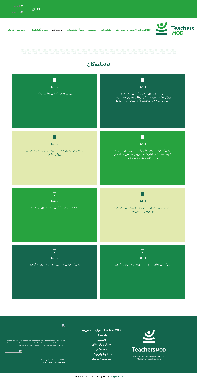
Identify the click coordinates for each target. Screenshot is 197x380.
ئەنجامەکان (57, 30)
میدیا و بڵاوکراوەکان (39, 30)
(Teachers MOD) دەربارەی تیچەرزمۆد (133, 30)
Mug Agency (116, 376)
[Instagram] (33, 9)
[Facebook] (38, 9)
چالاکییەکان (106, 30)
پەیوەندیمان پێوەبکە (16, 30)
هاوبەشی (92, 30)
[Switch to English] (17, 6)
